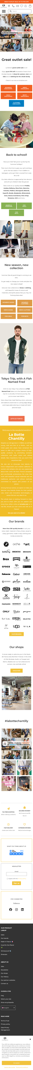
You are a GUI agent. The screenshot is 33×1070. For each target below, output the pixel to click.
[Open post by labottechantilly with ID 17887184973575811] (8, 767)
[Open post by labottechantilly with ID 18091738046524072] (24, 767)
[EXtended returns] (24, 824)
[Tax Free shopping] (8, 808)
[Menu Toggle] (3, 11)
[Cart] (30, 6)
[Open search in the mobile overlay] (20, 11)
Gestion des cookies (9, 1067)
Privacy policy (22, 878)
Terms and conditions (22, 1067)
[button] (30, 1039)
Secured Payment (24, 810)
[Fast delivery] (8, 824)
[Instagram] (16, 910)
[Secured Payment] (24, 807)
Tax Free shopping (8, 812)
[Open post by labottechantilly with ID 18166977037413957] (16, 744)
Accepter (16, 1063)
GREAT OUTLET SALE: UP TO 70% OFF (16, 1)
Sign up (16, 883)
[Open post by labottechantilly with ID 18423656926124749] (24, 783)
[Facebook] (11, 910)
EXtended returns (25, 828)
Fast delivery (8, 828)
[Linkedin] (22, 910)
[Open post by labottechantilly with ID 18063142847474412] (8, 783)
